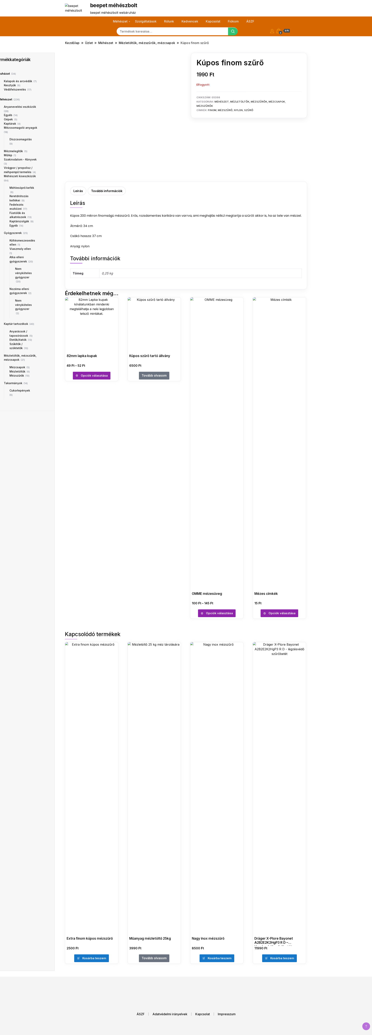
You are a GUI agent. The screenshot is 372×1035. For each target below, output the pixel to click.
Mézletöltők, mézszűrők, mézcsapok (257, 101)
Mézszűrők (204, 105)
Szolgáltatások (146, 21)
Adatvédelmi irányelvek (169, 1014)
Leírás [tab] (78, 191)
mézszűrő (225, 110)
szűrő (248, 110)
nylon (238, 110)
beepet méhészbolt (113, 5)
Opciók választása (94, 375)
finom (212, 110)
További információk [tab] (106, 191)
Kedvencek (190, 21)
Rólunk (169, 21)
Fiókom (233, 21)
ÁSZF (250, 21)
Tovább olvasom (154, 375)
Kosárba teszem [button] (94, 958)
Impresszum (227, 1014)
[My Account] (272, 30)
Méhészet (120, 21)
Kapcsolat (213, 21)
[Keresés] (233, 31)
